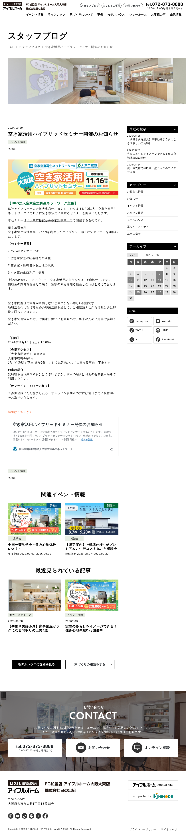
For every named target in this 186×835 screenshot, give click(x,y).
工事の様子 (134, 233)
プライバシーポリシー (143, 829)
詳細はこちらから (20, 412)
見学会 (17, 538)
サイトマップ (169, 829)
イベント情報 (35, 14)
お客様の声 (158, 14)
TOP (11, 46)
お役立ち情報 (135, 191)
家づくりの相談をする (89, 664)
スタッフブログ (90, 5)
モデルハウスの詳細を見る (36, 664)
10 (131, 280)
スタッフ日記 (135, 212)
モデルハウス (135, 219)
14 (159, 280)
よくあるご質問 (111, 5)
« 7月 (133, 255)
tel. (149, 4)
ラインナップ (56, 14)
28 (159, 292)
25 (138, 292)
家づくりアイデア (20, 615)
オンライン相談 (157, 748)
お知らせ (132, 198)
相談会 (74, 538)
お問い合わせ (133, 5)
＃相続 (12, 149)
